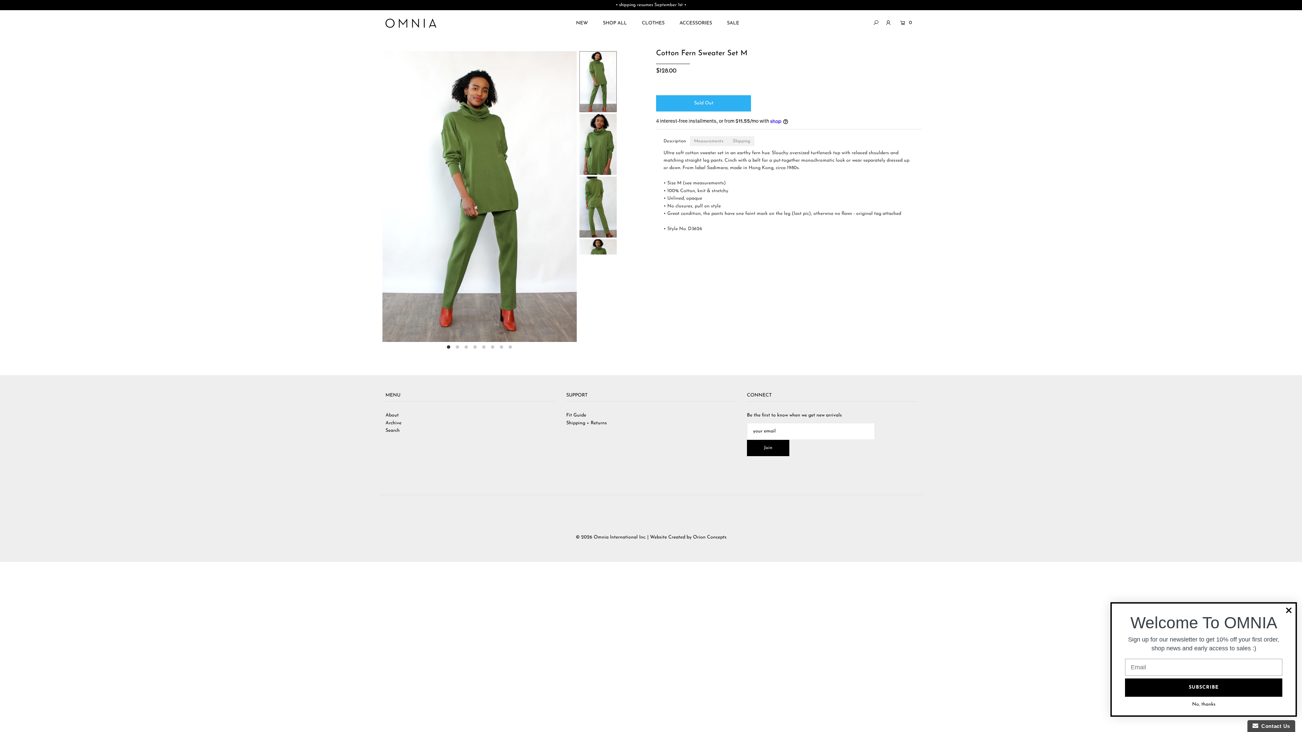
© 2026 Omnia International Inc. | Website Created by (634, 537)
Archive (393, 423)
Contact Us (1274, 726)
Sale (733, 23)
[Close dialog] (1288, 610)
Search (393, 430)
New (582, 23)
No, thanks (1204, 704)
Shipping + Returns (586, 423)
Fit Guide (576, 415)
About (392, 415)
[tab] (674, 141)
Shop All (615, 23)
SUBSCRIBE (1204, 687)
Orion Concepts (710, 537)
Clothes (653, 23)
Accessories (695, 23)
